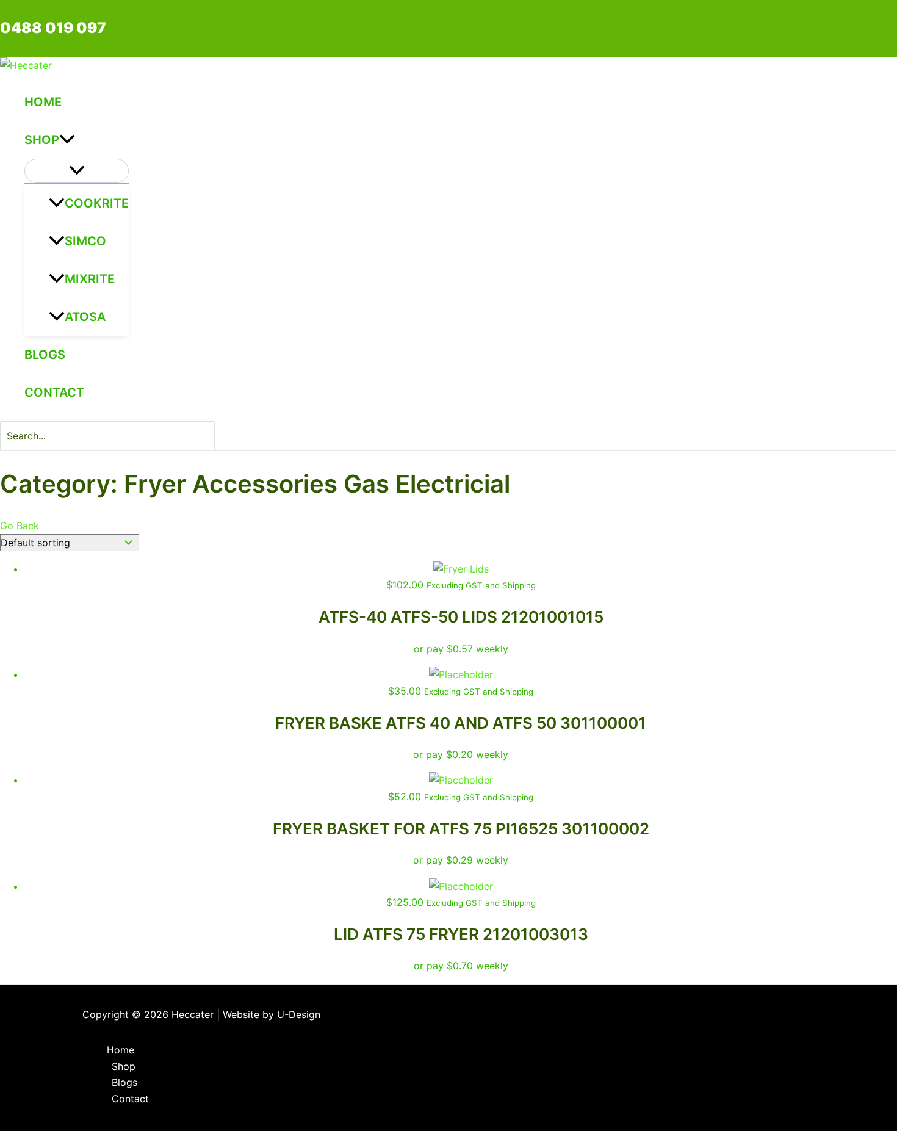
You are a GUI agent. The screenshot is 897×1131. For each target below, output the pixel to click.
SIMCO (85, 241)
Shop (41, 139)
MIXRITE (90, 279)
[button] (67, 140)
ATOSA (85, 316)
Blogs (44, 354)
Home (43, 102)
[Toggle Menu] (76, 171)
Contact (54, 392)
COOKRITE (97, 203)
